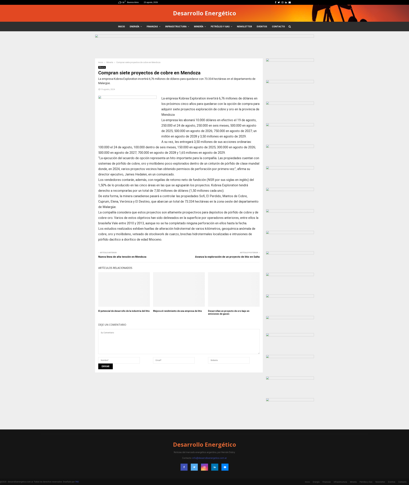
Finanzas (152, 26)
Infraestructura (176, 26)
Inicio (121, 26)
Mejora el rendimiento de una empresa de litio (177, 311)
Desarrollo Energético (204, 13)
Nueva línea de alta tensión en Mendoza (122, 256)
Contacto (278, 26)
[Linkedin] (214, 467)
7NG (77, 482)
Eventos (262, 26)
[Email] (224, 467)
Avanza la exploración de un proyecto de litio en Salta (227, 256)
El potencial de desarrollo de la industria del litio (124, 311)
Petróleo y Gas (220, 26)
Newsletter (244, 26)
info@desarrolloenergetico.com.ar (209, 458)
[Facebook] (184, 467)
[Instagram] (204, 467)
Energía (134, 26)
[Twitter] (194, 467)
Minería (198, 26)
